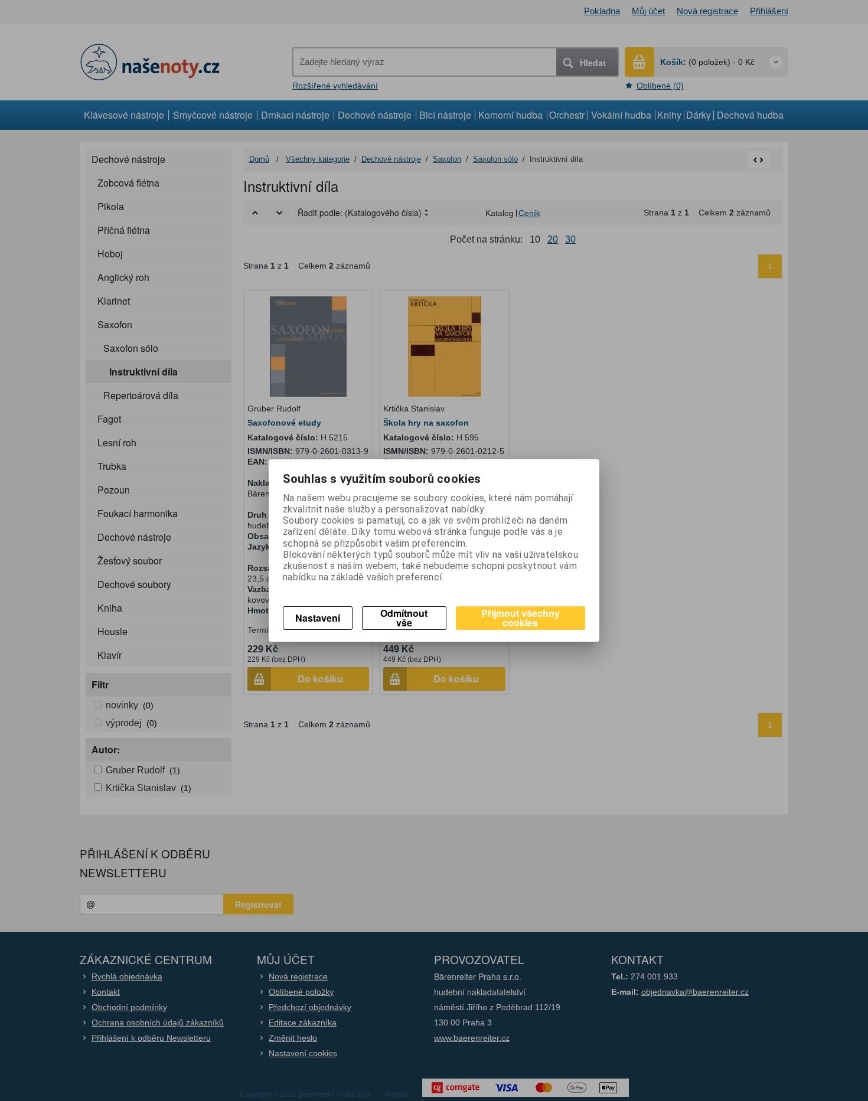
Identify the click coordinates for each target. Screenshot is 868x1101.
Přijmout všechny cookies (520, 617)
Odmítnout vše (404, 617)
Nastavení (317, 618)
